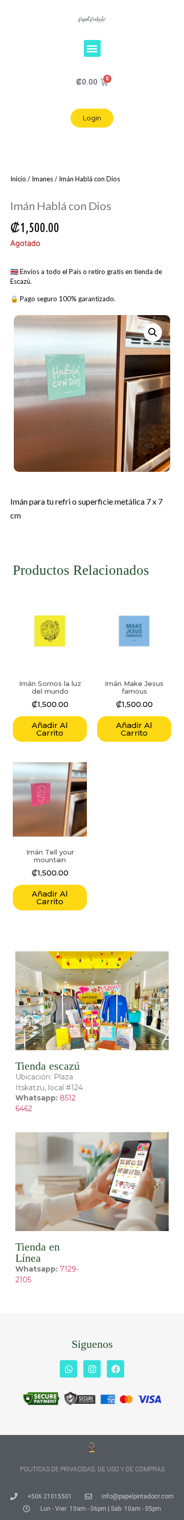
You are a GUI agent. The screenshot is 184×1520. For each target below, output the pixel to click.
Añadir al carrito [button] (50, 729)
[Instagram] (92, 1369)
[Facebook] (115, 1369)
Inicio (18, 179)
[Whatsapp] (68, 1369)
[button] (92, 48)
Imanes (42, 179)
